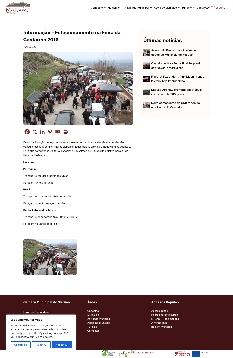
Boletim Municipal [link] (161, 327)
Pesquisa (219, 7)
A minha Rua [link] (159, 323)
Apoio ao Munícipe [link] (165, 8)
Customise (20, 344)
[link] (21, 7)
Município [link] (114, 8)
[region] (41, 333)
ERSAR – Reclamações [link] (165, 319)
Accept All (62, 344)
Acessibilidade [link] (159, 311)
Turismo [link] (187, 8)
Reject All (41, 344)
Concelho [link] (97, 8)
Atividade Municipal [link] (136, 8)
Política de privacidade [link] (164, 315)
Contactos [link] (203, 8)
